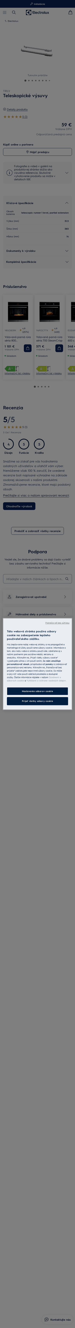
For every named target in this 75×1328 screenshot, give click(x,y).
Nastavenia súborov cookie (37, 691)
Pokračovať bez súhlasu (57, 622)
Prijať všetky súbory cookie (37, 701)
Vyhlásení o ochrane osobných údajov (46, 680)
